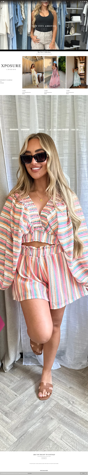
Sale (53, 4)
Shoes (49, 4)
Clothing (39, 4)
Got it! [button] (83, 473)
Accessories (58, 4)
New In (34, 4)
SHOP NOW (8, 274)
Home (30, 4)
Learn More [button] (30, 473)
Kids (44, 4)
